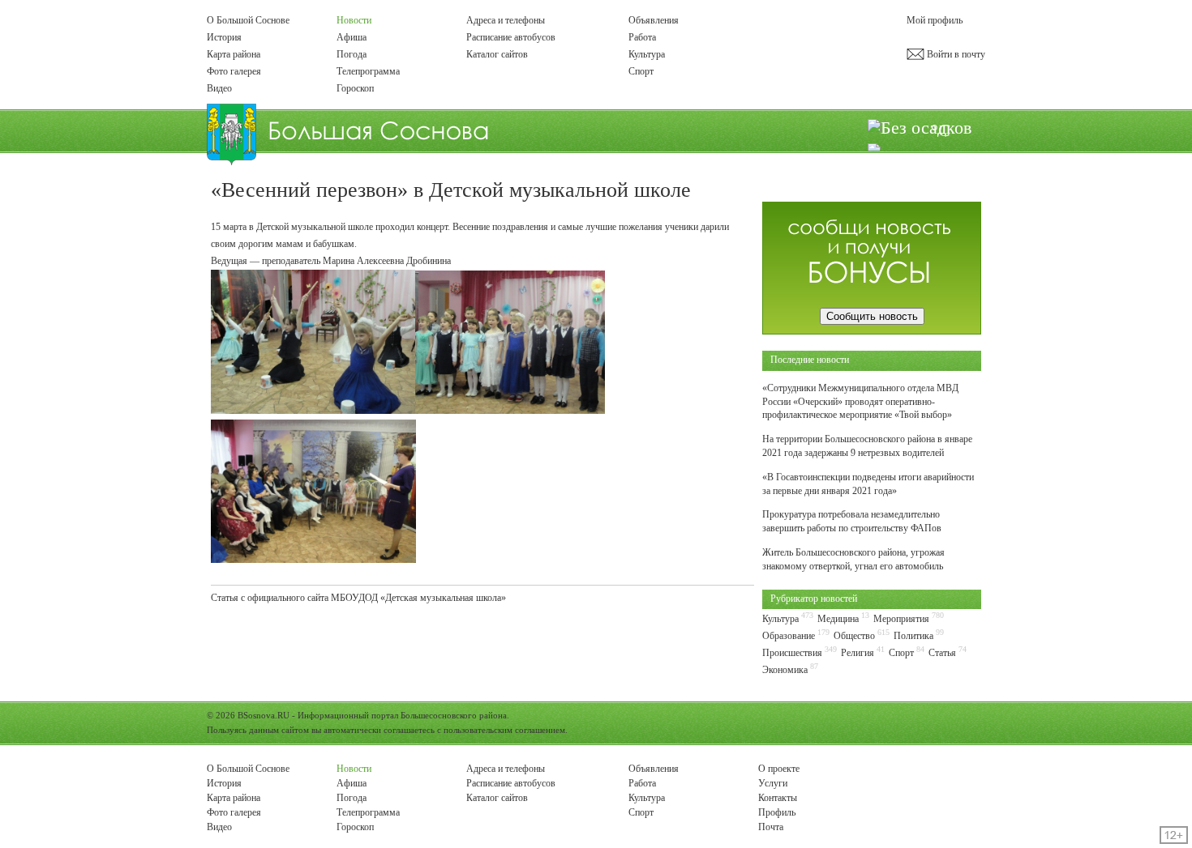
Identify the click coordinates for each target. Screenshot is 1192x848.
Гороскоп (355, 88)
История (224, 37)
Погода (352, 54)
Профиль (776, 812)
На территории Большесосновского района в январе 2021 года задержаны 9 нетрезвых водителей (867, 445)
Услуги (772, 783)
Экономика (785, 669)
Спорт (641, 71)
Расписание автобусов (510, 37)
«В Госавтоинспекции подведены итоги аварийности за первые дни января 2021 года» (868, 483)
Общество (854, 635)
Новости (354, 20)
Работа (642, 37)
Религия (857, 652)
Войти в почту (954, 54)
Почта (770, 827)
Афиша (352, 37)
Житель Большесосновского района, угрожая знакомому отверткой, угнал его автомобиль (853, 559)
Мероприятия (901, 618)
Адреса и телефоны (505, 20)
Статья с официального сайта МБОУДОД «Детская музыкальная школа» (358, 597)
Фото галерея (234, 71)
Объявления (653, 20)
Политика (913, 635)
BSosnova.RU (263, 715)
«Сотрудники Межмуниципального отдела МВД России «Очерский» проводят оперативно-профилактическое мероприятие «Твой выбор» (860, 401)
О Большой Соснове (248, 20)
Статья (942, 652)
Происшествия (792, 652)
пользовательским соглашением (504, 730)
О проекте (779, 768)
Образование (788, 635)
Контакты (777, 797)
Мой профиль (935, 20)
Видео (219, 88)
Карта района (233, 54)
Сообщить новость (872, 316)
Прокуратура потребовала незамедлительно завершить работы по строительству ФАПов (851, 521)
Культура (646, 54)
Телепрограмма (368, 71)
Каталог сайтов (497, 54)
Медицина (838, 618)
